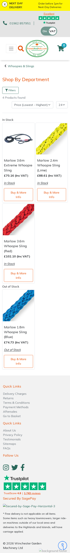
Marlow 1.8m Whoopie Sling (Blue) (15, 332)
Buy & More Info (18, 195)
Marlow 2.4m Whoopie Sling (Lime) (48, 165)
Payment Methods (16, 407)
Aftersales (10, 411)
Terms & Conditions (16, 402)
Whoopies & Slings (21, 66)
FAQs (6, 448)
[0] (60, 49)
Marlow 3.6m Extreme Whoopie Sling (18, 165)
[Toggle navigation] (11, 48)
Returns (8, 398)
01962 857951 (20, 23)
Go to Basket (12, 416)
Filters (12, 90)
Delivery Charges (15, 394)
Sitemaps (9, 444)
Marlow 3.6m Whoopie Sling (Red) (15, 246)
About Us (9, 430)
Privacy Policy (12, 435)
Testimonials (12, 439)
